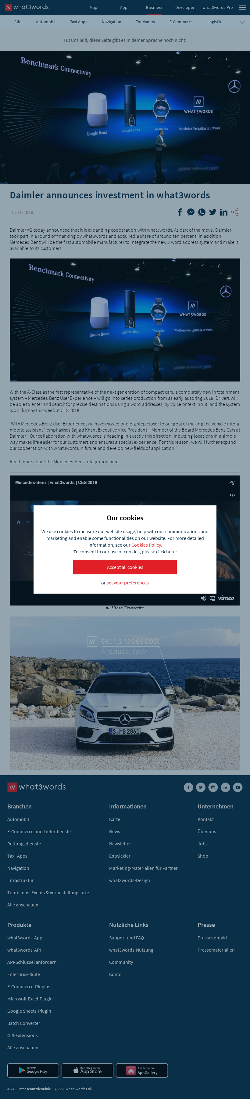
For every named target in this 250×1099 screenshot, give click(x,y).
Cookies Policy (146, 545)
